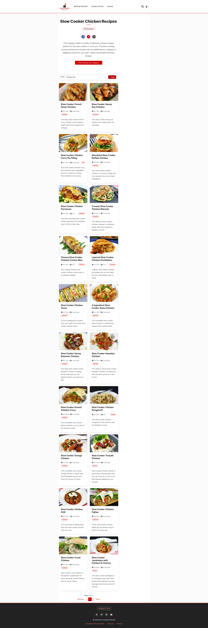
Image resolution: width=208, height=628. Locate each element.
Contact (119, 624)
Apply (113, 77)
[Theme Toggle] (147, 6)
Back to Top (105, 608)
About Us (110, 624)
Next (98, 599)
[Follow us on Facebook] (96, 614)
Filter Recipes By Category (88, 63)
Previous (80, 599)
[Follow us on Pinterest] (101, 614)
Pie (83, 162)
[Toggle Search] (142, 6)
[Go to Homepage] (64, 6)
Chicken (64, 114)
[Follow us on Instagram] (106, 614)
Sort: (63, 77)
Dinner (113, 414)
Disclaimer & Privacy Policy (95, 624)
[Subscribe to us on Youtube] (111, 614)
